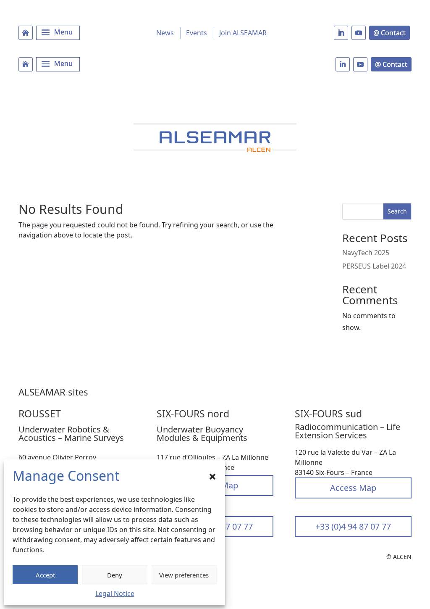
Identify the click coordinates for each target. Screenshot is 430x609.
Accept (45, 575)
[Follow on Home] (25, 33)
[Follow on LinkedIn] (341, 33)
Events (196, 32)
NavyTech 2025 (365, 252)
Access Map (353, 487)
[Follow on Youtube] (358, 33)
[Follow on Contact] (389, 33)
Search (397, 211)
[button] (212, 476)
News (165, 32)
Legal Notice (114, 593)
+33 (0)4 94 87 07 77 (353, 526)
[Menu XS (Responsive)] (58, 64)
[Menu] (58, 33)
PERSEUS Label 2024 (374, 266)
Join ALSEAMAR (243, 32)
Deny (114, 575)
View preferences (184, 575)
